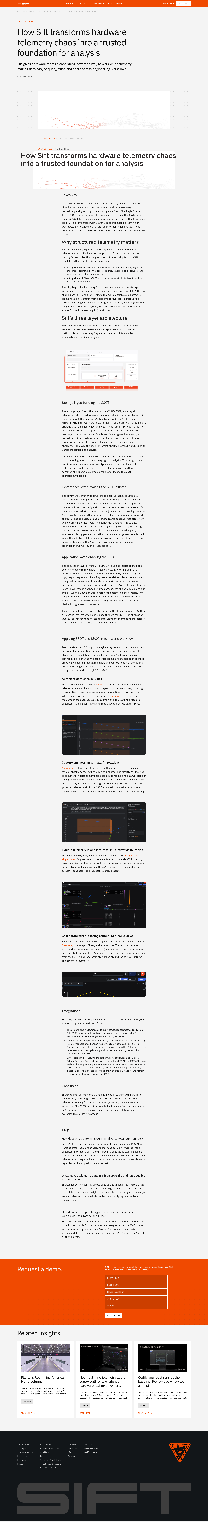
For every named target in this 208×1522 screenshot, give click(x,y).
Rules (99, 684)
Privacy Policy (48, 1468)
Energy (21, 1464)
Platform (70, 4)
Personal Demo (91, 1448)
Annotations (114, 696)
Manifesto (45, 1452)
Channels (67, 945)
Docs (42, 1456)
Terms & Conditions (51, 1460)
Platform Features (50, 1448)
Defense (21, 1460)
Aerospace (22, 1448)
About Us (73, 1448)
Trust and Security (51, 1464)
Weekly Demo (90, 1452)
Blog (110, 4)
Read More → (28, 1413)
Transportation (25, 1452)
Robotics (22, 1456)
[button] (84, 3)
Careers (72, 1456)
